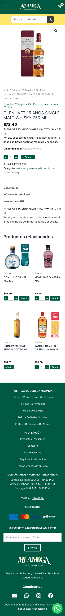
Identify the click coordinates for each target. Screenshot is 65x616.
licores (53, 104)
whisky (7, 106)
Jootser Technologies (35, 608)
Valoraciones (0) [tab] (13, 201)
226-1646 (38, 498)
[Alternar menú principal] (5, 6)
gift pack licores (38, 104)
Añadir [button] (24, 298)
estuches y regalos (22, 90)
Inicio (6, 90)
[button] (56, 31)
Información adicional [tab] (16, 194)
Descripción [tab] (11, 187)
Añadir (28, 157)
